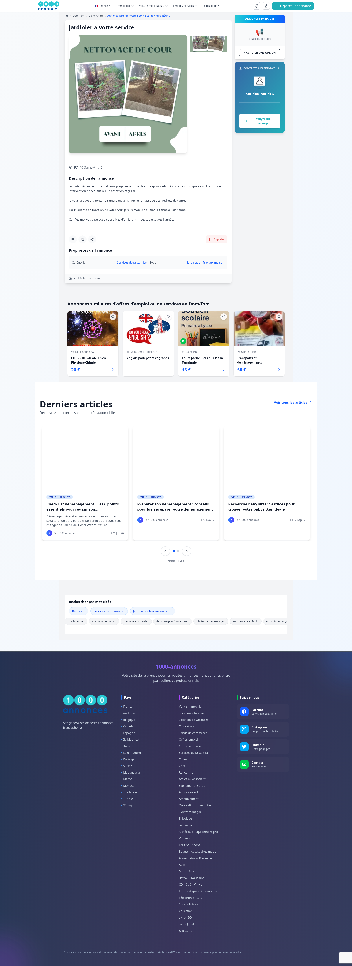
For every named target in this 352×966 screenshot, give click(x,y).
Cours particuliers (191, 746)
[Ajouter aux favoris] (73, 239)
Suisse (127, 766)
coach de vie (75, 621)
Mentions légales (131, 952)
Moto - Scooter (189, 871)
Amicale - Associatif (192, 779)
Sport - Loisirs (188, 904)
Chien (183, 759)
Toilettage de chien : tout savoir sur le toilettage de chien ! (171, 507)
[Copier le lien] (82, 239)
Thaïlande (130, 792)
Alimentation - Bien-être (195, 858)
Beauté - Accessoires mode (197, 852)
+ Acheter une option (260, 52)
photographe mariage (210, 621)
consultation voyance (279, 621)
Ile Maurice (131, 739)
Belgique (129, 720)
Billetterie (185, 931)
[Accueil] (67, 15)
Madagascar (131, 772)
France (104, 6)
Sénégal (128, 805)
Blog (195, 952)
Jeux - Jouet (186, 924)
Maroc (127, 779)
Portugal (129, 759)
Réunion (78, 611)
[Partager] (92, 239)
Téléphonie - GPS (190, 898)
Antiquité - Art (188, 792)
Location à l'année (191, 713)
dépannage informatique (171, 621)
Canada (128, 726)
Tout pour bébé (189, 845)
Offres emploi (188, 739)
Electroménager (190, 812)
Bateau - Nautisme (191, 878)
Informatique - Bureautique (198, 891)
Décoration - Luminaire (195, 805)
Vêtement (185, 838)
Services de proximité (108, 611)
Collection (186, 911)
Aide (187, 952)
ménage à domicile (135, 621)
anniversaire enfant (245, 621)
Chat (182, 766)
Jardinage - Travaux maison (151, 611)
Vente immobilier (191, 706)
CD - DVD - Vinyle (190, 884)
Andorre (129, 713)
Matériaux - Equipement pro (198, 832)
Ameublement (189, 799)
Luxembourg (132, 753)
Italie (126, 746)
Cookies (150, 952)
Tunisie (128, 799)
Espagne (129, 733)
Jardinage (185, 825)
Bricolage (185, 819)
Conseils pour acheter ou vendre (221, 952)
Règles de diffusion (169, 952)
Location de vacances (193, 720)
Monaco (129, 786)
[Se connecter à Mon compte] (256, 6)
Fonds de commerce (193, 733)
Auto (182, 865)
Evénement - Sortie (192, 786)
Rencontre (186, 772)
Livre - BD (185, 917)
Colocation (186, 726)
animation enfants (103, 621)
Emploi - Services (60, 497)
